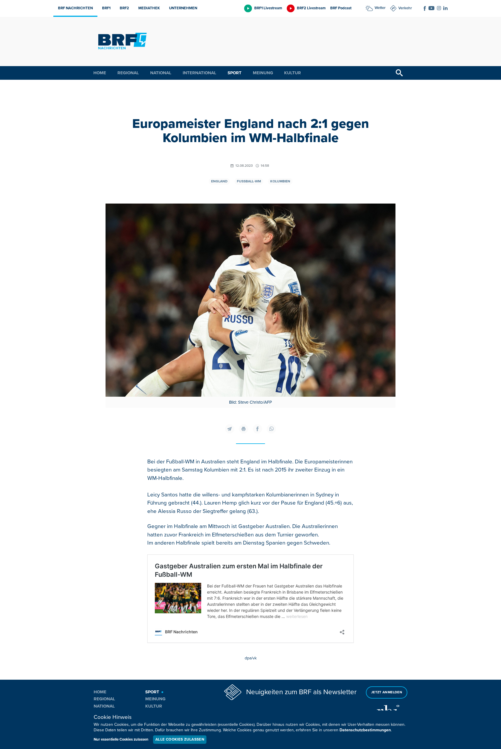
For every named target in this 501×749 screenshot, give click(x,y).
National (160, 72)
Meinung (263, 72)
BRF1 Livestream (268, 8)
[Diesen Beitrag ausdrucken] (243, 429)
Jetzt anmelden (386, 692)
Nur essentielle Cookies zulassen (121, 739)
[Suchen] (399, 73)
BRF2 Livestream (311, 8)
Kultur (292, 72)
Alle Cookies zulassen (179, 739)
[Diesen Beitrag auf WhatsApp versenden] (271, 429)
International (199, 72)
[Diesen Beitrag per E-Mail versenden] (229, 429)
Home (99, 72)
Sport (235, 72)
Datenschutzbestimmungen (365, 730)
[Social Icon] (425, 8)
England (219, 181)
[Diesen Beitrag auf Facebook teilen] (257, 429)
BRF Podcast (340, 8)
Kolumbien (280, 181)
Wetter (380, 8)
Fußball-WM (249, 181)
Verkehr (405, 8)
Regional (128, 72)
